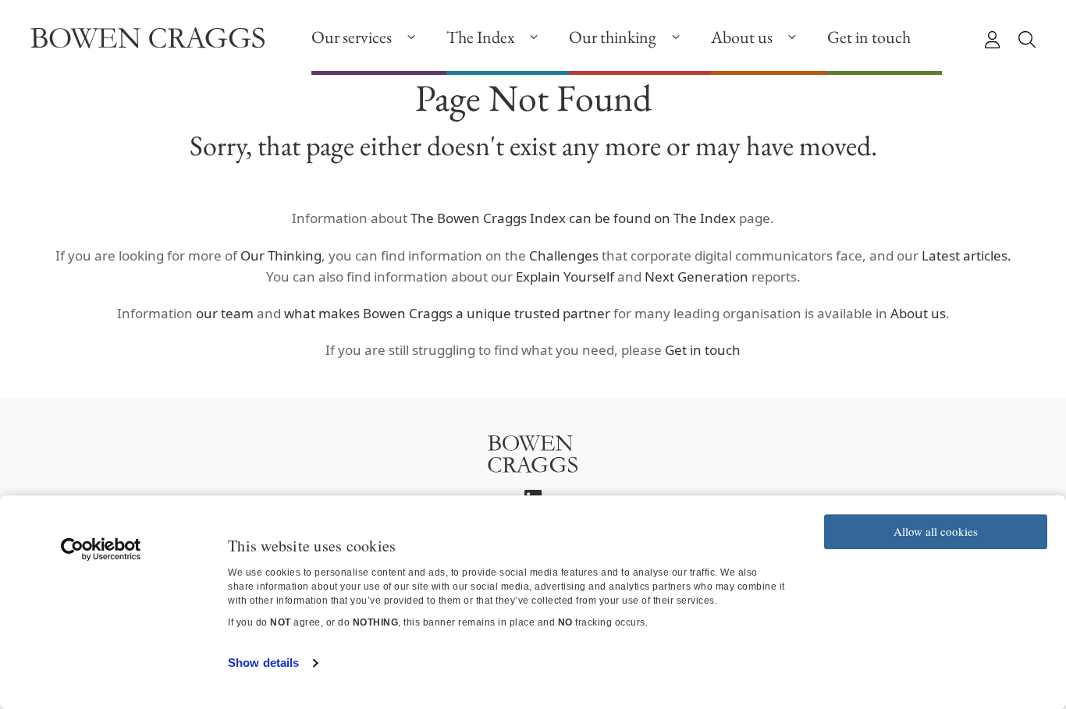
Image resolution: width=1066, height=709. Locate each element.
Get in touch (869, 37)
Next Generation (696, 276)
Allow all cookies (936, 531)
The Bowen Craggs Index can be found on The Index (571, 218)
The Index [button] (480, 37)
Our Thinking (281, 255)
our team (225, 313)
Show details (263, 662)
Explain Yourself (566, 276)
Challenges (564, 255)
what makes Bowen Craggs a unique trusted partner (447, 313)
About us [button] (742, 37)
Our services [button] (351, 37)
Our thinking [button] (612, 37)
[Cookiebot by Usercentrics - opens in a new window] (101, 549)
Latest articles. (966, 255)
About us (918, 313)
